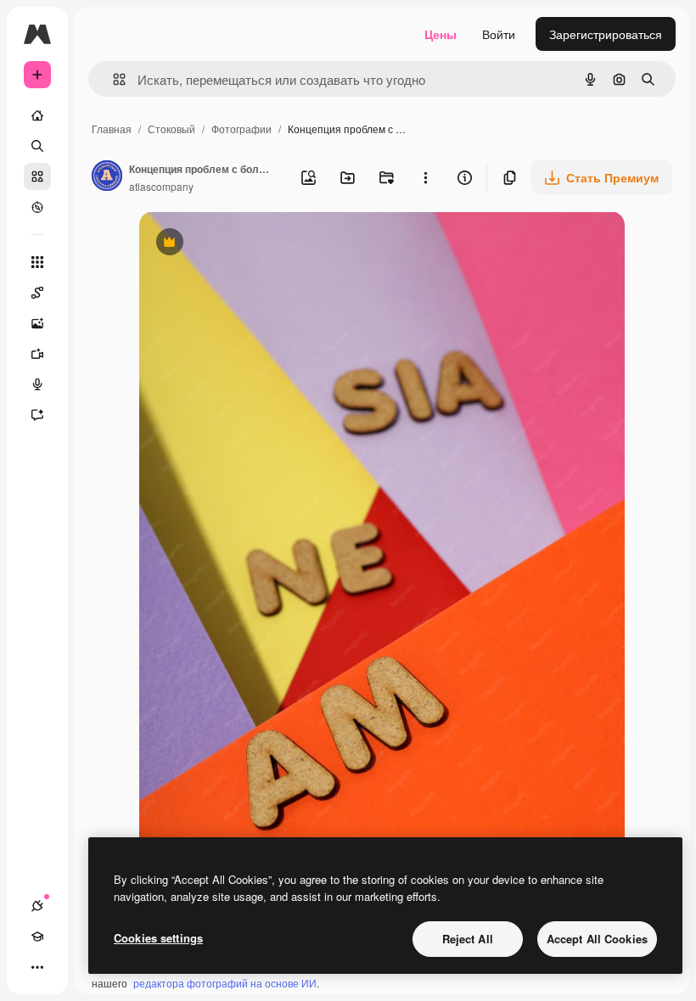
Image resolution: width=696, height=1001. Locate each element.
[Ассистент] (37, 414)
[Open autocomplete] (112, 79)
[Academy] (37, 936)
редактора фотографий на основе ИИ (225, 983)
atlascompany (161, 186)
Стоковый (171, 128)
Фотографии (241, 128)
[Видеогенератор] (37, 353)
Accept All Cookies (597, 939)
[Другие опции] (425, 177)
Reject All (467, 939)
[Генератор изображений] (37, 323)
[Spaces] (37, 292)
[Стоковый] (37, 176)
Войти (498, 33)
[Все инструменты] (37, 262)
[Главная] (37, 115)
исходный (253, 244)
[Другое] (37, 967)
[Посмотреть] (37, 207)
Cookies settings (158, 938)
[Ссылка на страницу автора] (107, 177)
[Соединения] (37, 906)
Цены (440, 33)
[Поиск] (37, 145)
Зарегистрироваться (605, 33)
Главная (112, 128)
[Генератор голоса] (37, 384)
